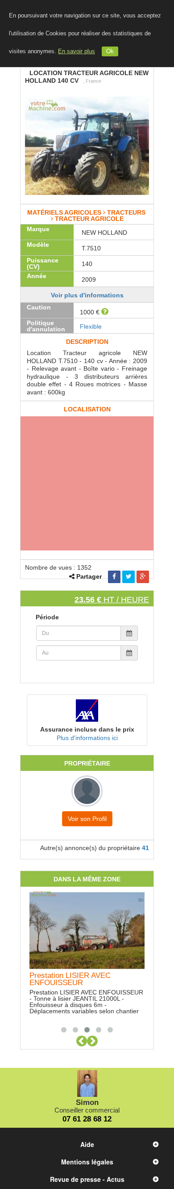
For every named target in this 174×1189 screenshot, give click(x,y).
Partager (89, 576)
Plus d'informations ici (87, 737)
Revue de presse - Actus (87, 1179)
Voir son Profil (87, 818)
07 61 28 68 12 (87, 1119)
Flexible (91, 326)
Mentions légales (87, 1161)
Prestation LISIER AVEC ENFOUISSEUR (70, 979)
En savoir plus (76, 51)
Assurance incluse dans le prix (87, 729)
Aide (87, 1144)
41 (145, 847)
